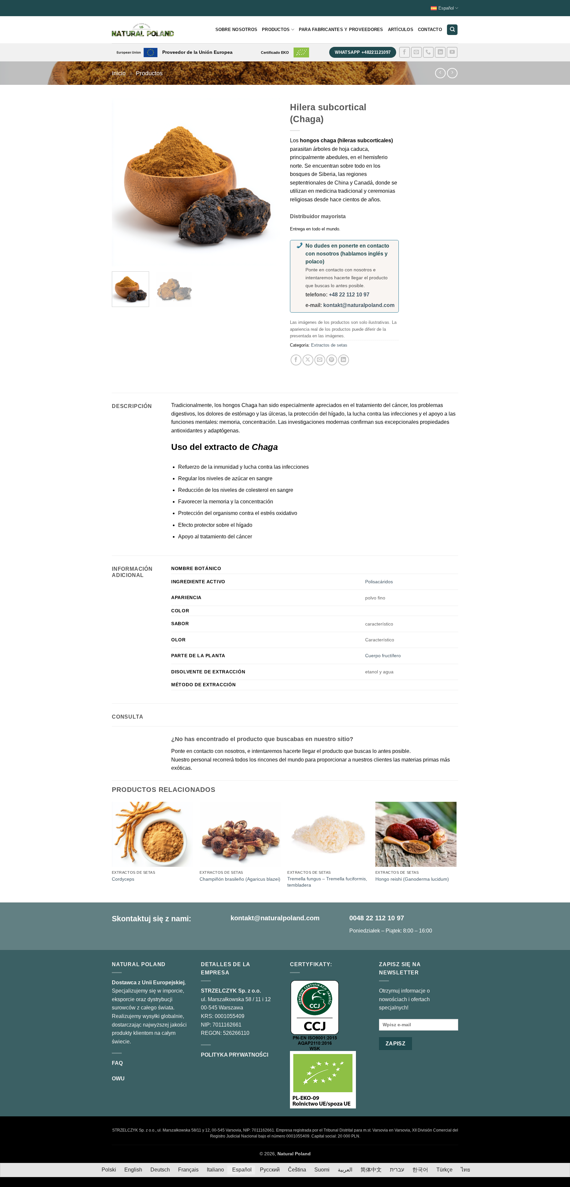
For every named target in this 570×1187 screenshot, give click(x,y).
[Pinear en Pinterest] (331, 360)
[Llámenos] (428, 52)
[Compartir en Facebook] (296, 360)
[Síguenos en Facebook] (404, 52)
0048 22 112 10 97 (376, 918)
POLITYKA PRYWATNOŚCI (234, 1055)
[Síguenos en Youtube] (452, 52)
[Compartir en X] (307, 360)
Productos (276, 29)
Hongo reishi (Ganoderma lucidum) (412, 879)
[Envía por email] (319, 360)
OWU (118, 1078)
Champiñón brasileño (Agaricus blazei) (240, 879)
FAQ (117, 1063)
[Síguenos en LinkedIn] (440, 52)
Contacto (430, 29)
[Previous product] (452, 73)
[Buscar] (452, 29)
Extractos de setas (329, 345)
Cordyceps (123, 879)
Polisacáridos (379, 581)
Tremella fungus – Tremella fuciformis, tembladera (327, 882)
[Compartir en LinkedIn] (343, 360)
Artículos (400, 29)
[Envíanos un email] (416, 52)
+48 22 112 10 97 (349, 294)
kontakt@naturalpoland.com (359, 305)
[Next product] (440, 73)
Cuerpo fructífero (383, 655)
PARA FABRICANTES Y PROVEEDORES (341, 29)
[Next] (268, 182)
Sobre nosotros (236, 29)
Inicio (119, 73)
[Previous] (123, 182)
